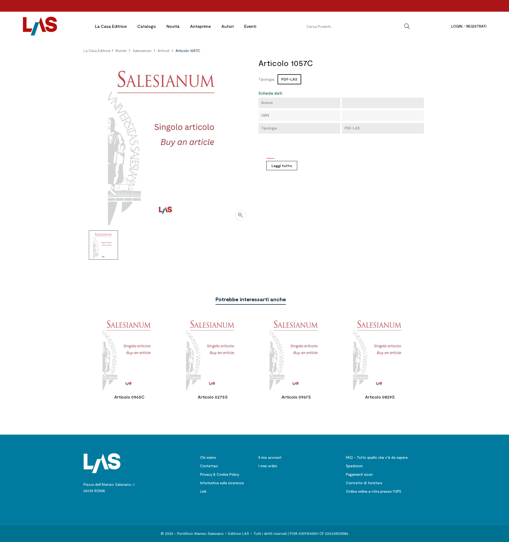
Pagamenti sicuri (359, 474)
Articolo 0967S (296, 396)
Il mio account (270, 457)
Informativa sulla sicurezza (222, 483)
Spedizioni (354, 466)
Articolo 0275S (213, 396)
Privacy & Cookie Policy (219, 474)
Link (203, 491)
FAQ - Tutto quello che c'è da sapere (377, 457)
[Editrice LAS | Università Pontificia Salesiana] (102, 462)
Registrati (476, 26)
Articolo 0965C (129, 396)
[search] (407, 26)
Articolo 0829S (380, 396)
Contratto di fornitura (364, 483)
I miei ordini (267, 466)
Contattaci (209, 466)
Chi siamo (208, 457)
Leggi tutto (281, 165)
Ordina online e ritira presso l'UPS (373, 491)
